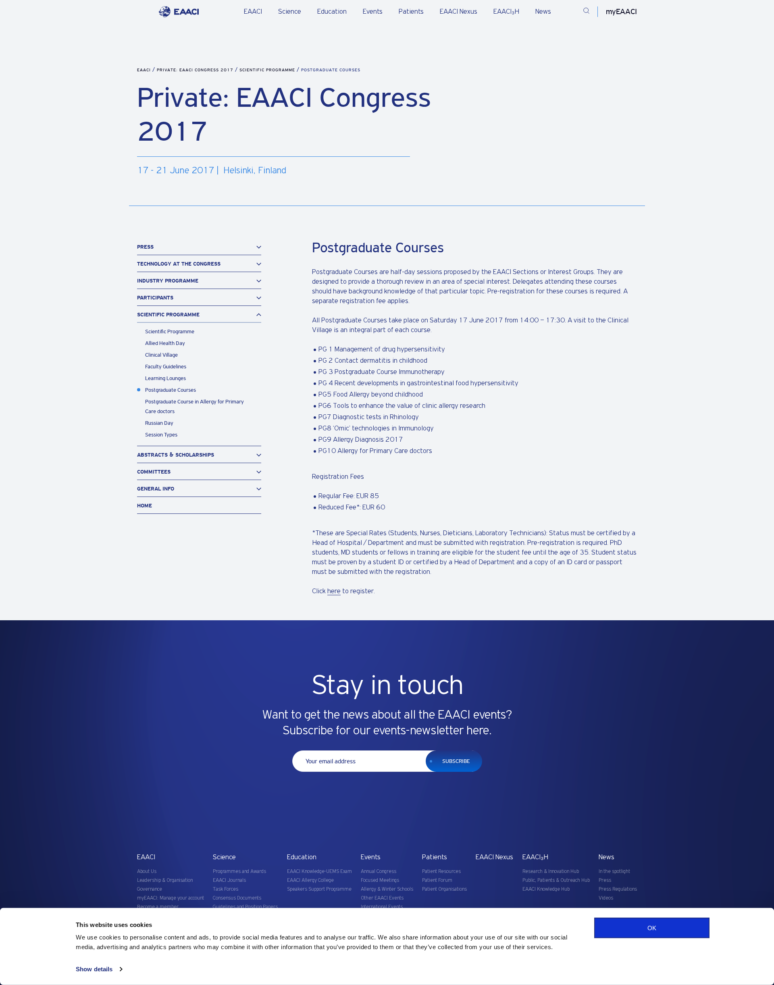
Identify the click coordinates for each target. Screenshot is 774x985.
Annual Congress (378, 871)
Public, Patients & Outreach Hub (556, 880)
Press (605, 880)
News (543, 11)
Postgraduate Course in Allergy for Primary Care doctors (194, 406)
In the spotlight (614, 871)
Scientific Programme (268, 70)
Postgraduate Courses (170, 390)
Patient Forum (437, 880)
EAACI (253, 11)
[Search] (586, 11)
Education (332, 11)
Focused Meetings (380, 880)
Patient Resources (441, 871)
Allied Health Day (165, 343)
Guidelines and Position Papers (245, 907)
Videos (606, 898)
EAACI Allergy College (310, 880)
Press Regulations (618, 889)
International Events (382, 907)
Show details (94, 969)
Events (373, 11)
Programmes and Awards (239, 871)
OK (651, 928)
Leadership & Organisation (165, 880)
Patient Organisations (444, 889)
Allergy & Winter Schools (387, 889)
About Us (146, 871)
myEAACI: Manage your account (170, 898)
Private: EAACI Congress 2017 (196, 70)
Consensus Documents (237, 898)
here (334, 591)
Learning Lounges (165, 378)
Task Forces (225, 889)
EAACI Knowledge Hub (546, 889)
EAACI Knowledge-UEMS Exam (319, 871)
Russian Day (159, 423)
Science (289, 11)
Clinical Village (161, 354)
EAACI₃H (506, 11)
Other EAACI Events (382, 898)
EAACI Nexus (458, 11)
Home (144, 505)
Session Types (161, 434)
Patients (411, 11)
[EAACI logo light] (179, 11)
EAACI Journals (229, 880)
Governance (149, 889)
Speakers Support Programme (319, 889)
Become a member (158, 907)
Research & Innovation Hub (550, 871)
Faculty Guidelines (165, 366)
